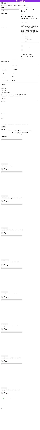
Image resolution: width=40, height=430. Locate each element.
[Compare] (2, 162)
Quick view (5, 162)
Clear (26, 41)
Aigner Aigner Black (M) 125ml (8, 166)
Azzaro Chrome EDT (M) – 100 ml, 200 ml (11, 262)
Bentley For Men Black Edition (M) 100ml (11, 358)
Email (2, 118)
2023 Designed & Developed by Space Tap (12, 407)
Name (2, 113)
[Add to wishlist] (8, 162)
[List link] (20, 402)
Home (22, 7)
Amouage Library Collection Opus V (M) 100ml (12, 230)
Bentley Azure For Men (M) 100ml (9, 326)
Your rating (3, 98)
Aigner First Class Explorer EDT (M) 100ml (11, 198)
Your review (3, 101)
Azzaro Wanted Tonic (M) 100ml (8, 294)
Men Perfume (26, 7)
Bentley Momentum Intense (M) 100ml (10, 390)
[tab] (13, 60)
